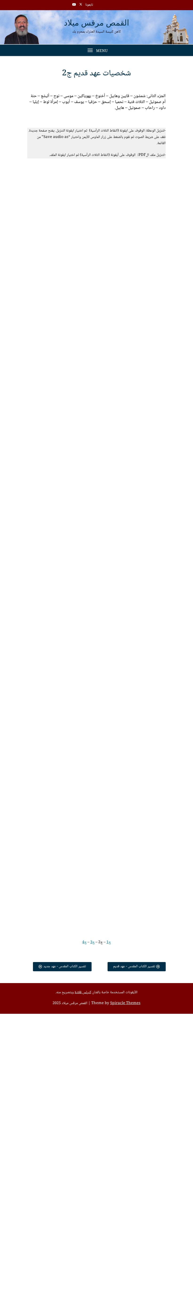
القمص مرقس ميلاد (96, 23)
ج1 (108, 942)
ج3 (92, 942)
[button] (111, 177)
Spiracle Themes (125, 1003)
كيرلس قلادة (83, 992)
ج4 (84, 942)
